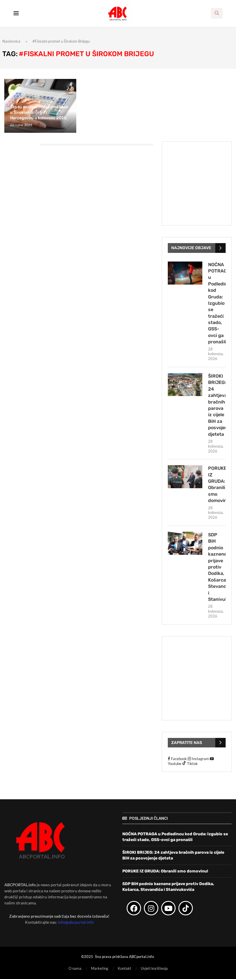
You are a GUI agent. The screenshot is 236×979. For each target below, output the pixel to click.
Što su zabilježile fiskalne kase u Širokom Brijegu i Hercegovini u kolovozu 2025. (39, 112)
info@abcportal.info (76, 922)
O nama (74, 968)
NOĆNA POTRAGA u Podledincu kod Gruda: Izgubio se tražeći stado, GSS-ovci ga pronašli (217, 303)
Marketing (99, 968)
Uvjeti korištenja (154, 968)
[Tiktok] (185, 908)
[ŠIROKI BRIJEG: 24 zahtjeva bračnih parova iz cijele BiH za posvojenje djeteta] (185, 384)
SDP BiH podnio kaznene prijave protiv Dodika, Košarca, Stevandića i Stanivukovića (217, 567)
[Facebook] (134, 908)
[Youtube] (168, 908)
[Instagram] (151, 908)
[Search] (216, 13)
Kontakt (124, 968)
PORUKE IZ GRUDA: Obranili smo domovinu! (217, 484)
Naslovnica (11, 41)
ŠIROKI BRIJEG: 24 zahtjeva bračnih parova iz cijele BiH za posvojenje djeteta (217, 405)
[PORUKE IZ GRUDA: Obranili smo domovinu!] (185, 476)
